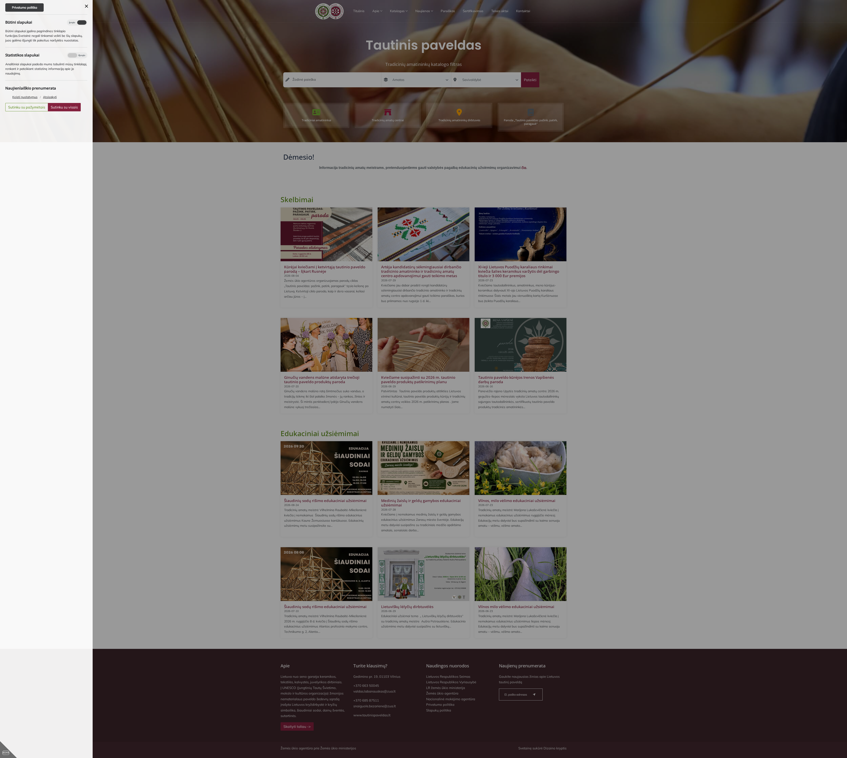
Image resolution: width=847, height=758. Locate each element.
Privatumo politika (24, 7)
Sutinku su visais (64, 107)
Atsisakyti (50, 97)
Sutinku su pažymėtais (26, 107)
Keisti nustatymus (24, 97)
